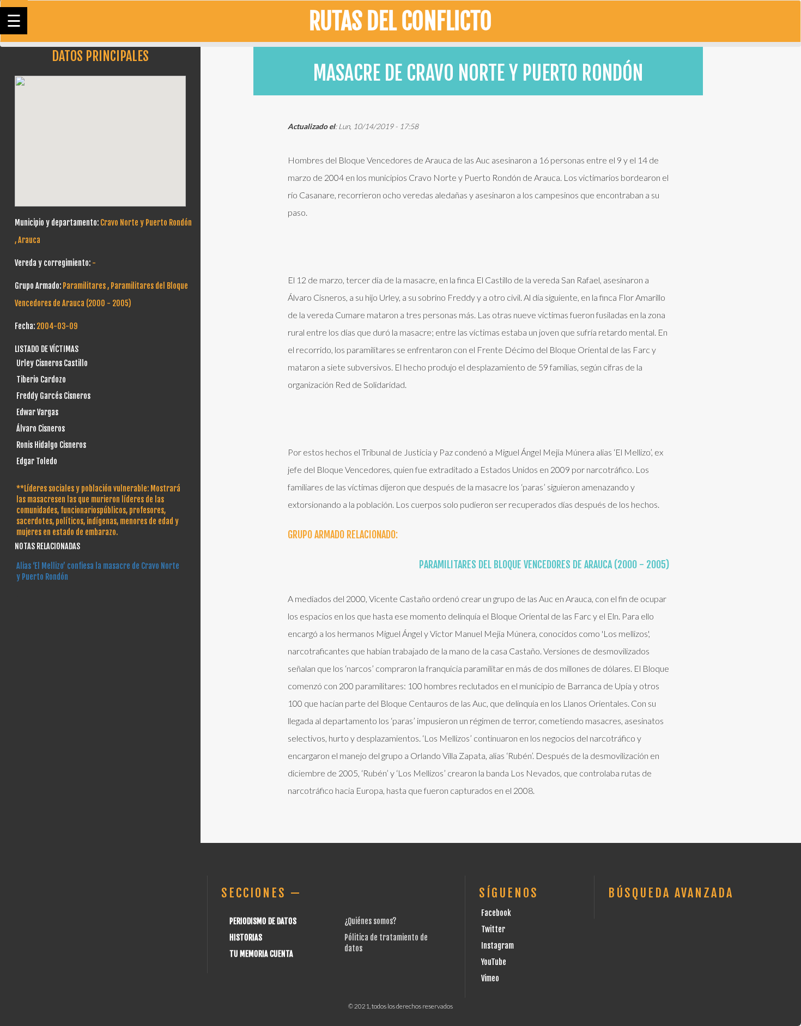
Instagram (497, 945)
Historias (245, 937)
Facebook (496, 913)
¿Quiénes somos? (370, 921)
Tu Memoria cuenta (261, 953)
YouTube (493, 962)
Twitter (493, 929)
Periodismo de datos (262, 921)
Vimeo (490, 978)
